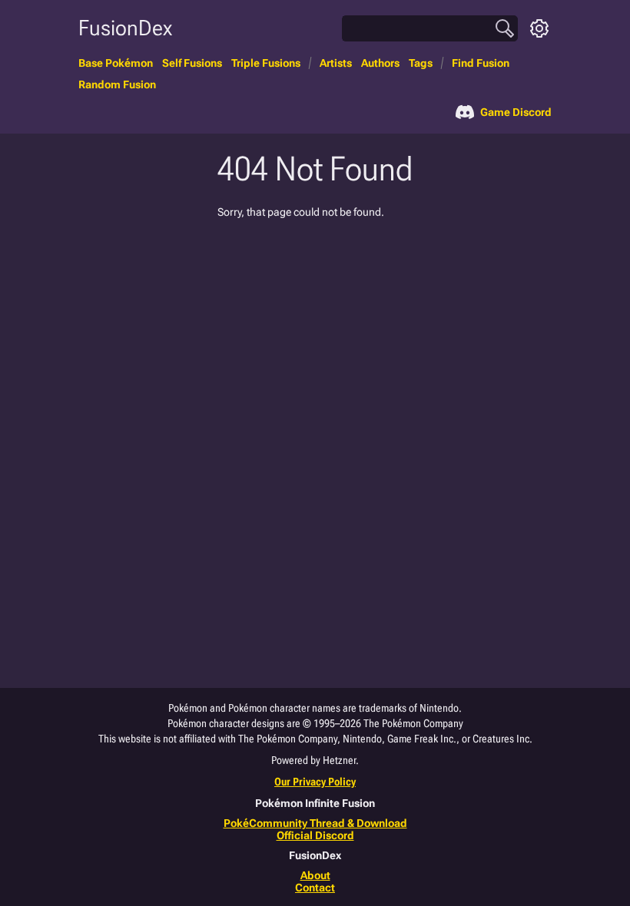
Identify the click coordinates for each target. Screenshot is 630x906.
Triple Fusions (265, 63)
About (315, 875)
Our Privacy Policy (315, 781)
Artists (336, 63)
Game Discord (516, 112)
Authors (380, 63)
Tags (421, 63)
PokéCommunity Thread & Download (315, 823)
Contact (315, 887)
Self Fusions (192, 63)
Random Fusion (117, 84)
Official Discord (315, 835)
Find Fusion (480, 63)
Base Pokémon (115, 63)
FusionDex (125, 28)
